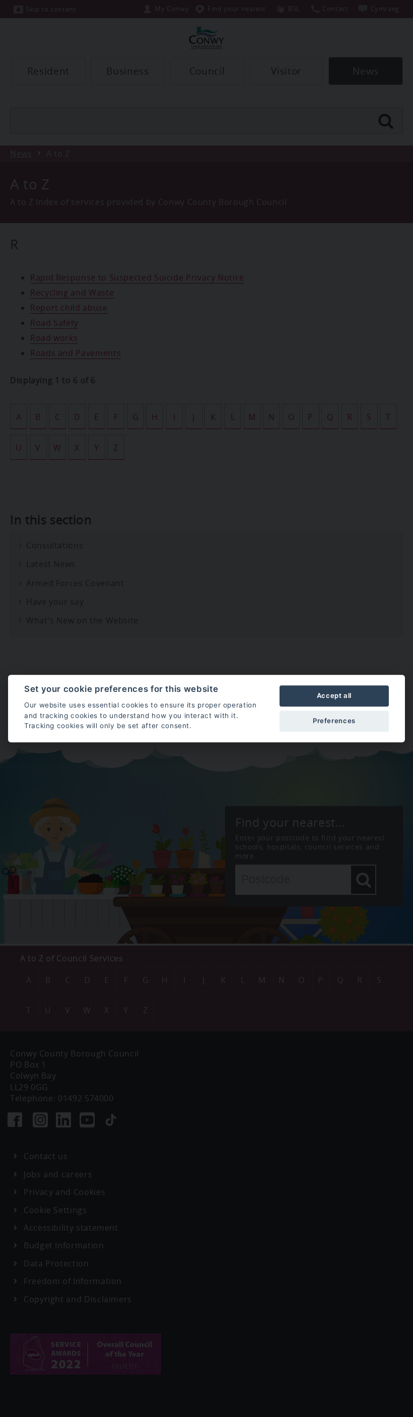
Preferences (334, 721)
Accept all (334, 695)
